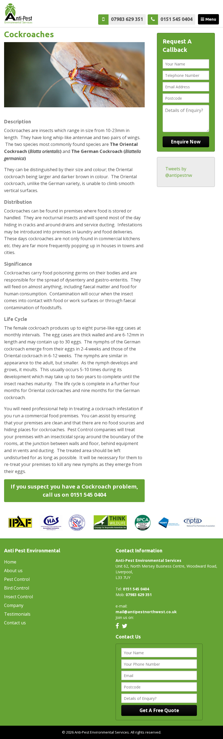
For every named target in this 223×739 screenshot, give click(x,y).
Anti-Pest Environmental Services (24, 13)
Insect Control (18, 597)
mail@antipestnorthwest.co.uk (146, 611)
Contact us (15, 623)
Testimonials (17, 614)
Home (10, 562)
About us (13, 571)
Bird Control (16, 588)
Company (13, 605)
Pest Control (17, 579)
